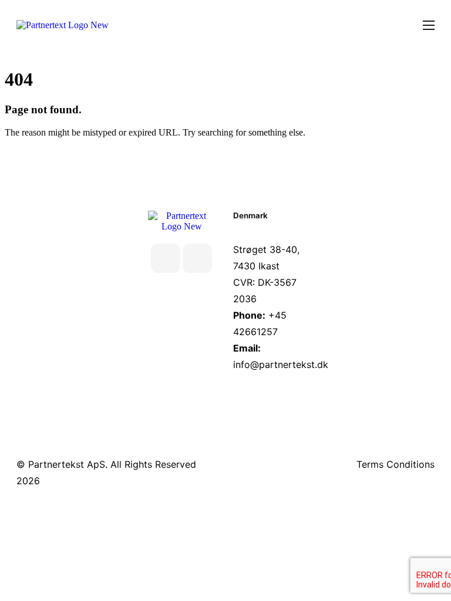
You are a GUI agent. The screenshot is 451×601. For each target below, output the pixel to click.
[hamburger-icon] (429, 25)
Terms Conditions (395, 464)
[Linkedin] (165, 258)
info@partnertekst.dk (280, 364)
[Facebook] (197, 258)
